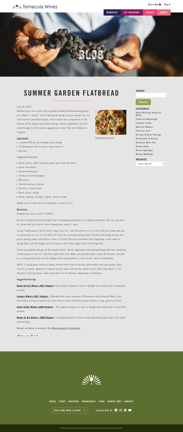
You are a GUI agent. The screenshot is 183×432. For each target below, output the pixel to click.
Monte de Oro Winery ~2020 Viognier (35, 317)
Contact (129, 401)
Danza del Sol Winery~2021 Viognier (35, 285)
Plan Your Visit (143, 131)
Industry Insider (144, 123)
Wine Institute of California (66, 328)
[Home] (34, 7)
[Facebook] (116, 410)
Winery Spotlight (144, 150)
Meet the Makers (144, 127)
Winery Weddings (144, 154)
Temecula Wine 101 (146, 142)
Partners (73, 401)
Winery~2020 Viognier (42, 307)
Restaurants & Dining (147, 138)
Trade (62, 401)
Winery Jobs (114, 401)
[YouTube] (129, 410)
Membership (89, 401)
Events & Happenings (146, 119)
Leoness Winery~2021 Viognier (33, 296)
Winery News (142, 146)
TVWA (102, 401)
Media (52, 401)
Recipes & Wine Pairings (148, 134)
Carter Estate (23, 307)
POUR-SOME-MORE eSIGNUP (68, 410)
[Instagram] (120, 410)
